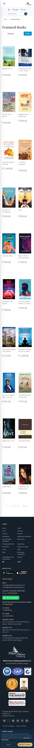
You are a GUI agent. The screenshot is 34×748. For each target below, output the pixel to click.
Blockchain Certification (21, 553)
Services (20, 531)
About (19, 528)
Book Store (20, 539)
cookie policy (26, 738)
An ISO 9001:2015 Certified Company (17, 663)
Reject (9, 744)
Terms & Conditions (8, 726)
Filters (28, 33)
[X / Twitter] (9, 721)
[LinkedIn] (18, 721)
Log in (15, 10)
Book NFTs (5, 547)
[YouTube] (22, 721)
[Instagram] (13, 721)
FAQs (19, 549)
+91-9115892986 (12, 593)
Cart (23, 10)
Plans (4, 531)
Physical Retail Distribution (6, 540)
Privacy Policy (5, 739)
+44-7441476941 (7, 616)
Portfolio (20, 533)
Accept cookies (25, 744)
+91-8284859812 (7, 604)
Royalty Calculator (23, 547)
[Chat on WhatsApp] (17, 598)
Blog (3, 552)
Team (4, 549)
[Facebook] (4, 721)
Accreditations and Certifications (8, 558)
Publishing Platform (8, 544)
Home (5, 19)
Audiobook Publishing (24, 536)
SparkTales (20, 544)
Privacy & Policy (21, 726)
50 (24, 506)
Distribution (5, 536)
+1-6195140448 (7, 610)
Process (4, 533)
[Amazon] (27, 721)
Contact (19, 557)
